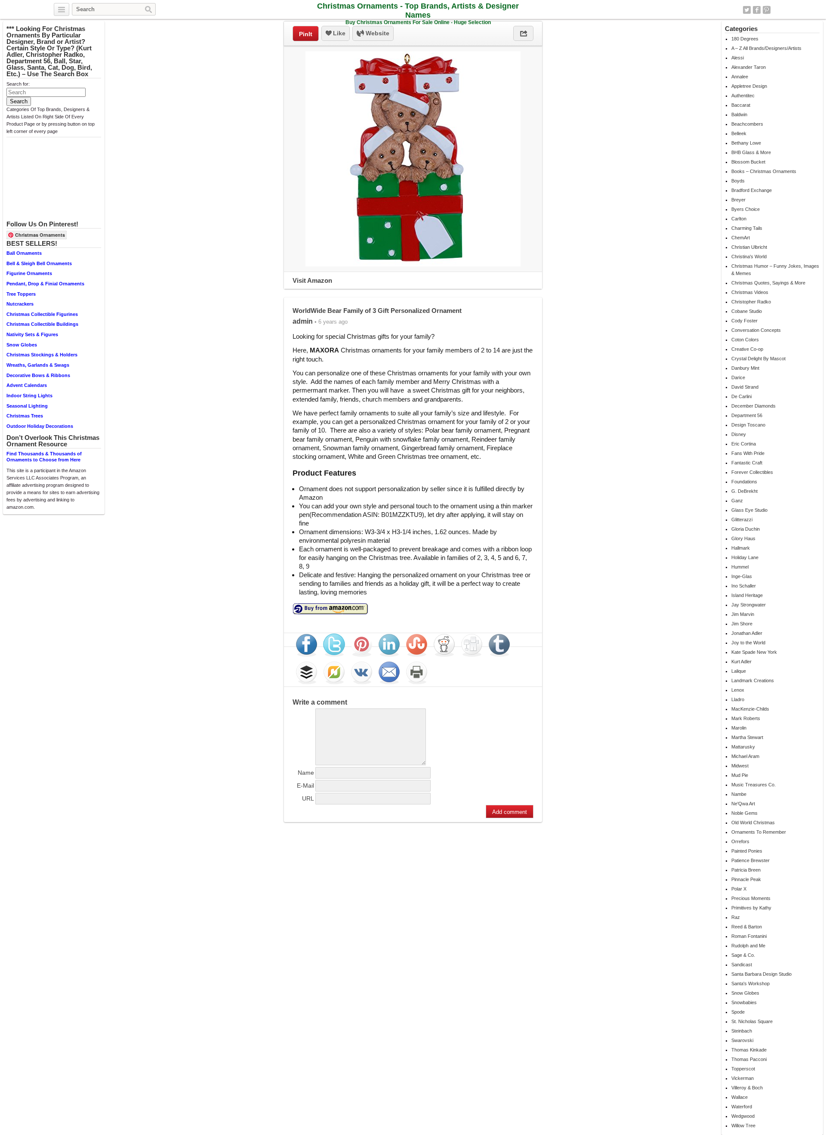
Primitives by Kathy (751, 907)
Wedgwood (743, 1116)
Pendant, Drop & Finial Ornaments (45, 283)
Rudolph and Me (748, 945)
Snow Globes (21, 344)
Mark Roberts (745, 718)
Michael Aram (745, 756)
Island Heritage (747, 595)
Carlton (738, 218)
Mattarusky (743, 746)
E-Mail (305, 785)
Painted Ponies (746, 851)
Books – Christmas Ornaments (763, 171)
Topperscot (743, 1068)
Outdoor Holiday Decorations (39, 426)
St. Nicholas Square (752, 1021)
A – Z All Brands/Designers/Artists (766, 48)
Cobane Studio (746, 311)
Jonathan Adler (746, 633)
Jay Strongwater (748, 604)
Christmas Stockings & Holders (41, 354)
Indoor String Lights (29, 395)
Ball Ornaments (24, 253)
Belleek (738, 133)
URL (308, 798)
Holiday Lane (744, 557)
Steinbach (741, 1030)
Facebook (756, 10)
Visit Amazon (312, 280)
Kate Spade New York (754, 652)
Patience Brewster (750, 860)
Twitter (747, 10)
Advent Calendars (26, 385)
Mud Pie (739, 775)
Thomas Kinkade (749, 1049)
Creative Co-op (747, 349)
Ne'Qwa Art (743, 803)
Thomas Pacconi (749, 1059)
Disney (738, 434)
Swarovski (742, 1040)
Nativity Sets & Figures (32, 334)
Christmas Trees (24, 415)
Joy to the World (748, 642)
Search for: (18, 84)
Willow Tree (743, 1125)
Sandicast (741, 964)
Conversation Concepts (756, 330)
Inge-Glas (741, 576)
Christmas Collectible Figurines (42, 314)
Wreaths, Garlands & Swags (37, 365)
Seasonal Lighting (27, 405)
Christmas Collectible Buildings (42, 324)
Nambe (738, 794)
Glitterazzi (741, 519)
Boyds (738, 180)
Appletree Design (749, 86)
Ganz (737, 500)
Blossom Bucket (748, 161)
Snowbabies (744, 1002)
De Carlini (741, 396)
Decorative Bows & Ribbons (38, 375)
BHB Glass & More (751, 152)
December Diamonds (753, 405)
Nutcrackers (20, 303)
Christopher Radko (751, 301)
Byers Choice (745, 209)
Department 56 (746, 415)
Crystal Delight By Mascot (758, 358)
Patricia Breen (746, 869)
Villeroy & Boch (747, 1087)
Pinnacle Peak (746, 879)
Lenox (737, 690)
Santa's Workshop (750, 983)
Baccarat (740, 105)
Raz (735, 917)
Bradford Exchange (751, 190)
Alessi (737, 57)
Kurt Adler (741, 661)
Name (306, 772)
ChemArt (740, 237)
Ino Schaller (743, 585)
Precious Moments (751, 898)
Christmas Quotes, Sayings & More (768, 282)
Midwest (740, 765)
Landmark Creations (752, 680)
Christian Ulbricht (749, 247)
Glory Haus (743, 538)
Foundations (744, 481)
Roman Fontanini (749, 936)
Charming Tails (746, 228)
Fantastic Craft (746, 462)
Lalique (738, 671)
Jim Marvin (742, 614)
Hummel (740, 566)
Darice (738, 377)
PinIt (305, 34)
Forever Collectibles (752, 472)
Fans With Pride (747, 453)
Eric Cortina (743, 443)
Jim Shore (741, 623)
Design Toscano (748, 424)
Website (376, 33)
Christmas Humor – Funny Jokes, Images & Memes (775, 269)
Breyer (738, 199)
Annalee (739, 76)
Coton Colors (745, 339)
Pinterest (766, 10)
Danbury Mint (745, 368)
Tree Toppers (21, 294)
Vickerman (742, 1078)
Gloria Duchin (745, 529)
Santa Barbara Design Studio (761, 974)
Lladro (737, 699)
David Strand (744, 387)
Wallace (739, 1097)
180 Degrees (744, 38)
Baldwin (739, 114)
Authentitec (743, 95)
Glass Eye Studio (749, 510)
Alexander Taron (748, 67)
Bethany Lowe (746, 142)
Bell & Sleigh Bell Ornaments (39, 263)
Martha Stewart (747, 737)
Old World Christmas (753, 822)
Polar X (738, 888)
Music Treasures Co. (753, 784)
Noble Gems (744, 813)
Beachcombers (747, 124)
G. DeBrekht (744, 491)
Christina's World (749, 256)
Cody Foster (744, 320)
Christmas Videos (749, 292)
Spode (738, 1011)
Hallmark (740, 547)
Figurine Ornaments (29, 273)
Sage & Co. (743, 955)
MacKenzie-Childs (750, 708)
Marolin (738, 727)
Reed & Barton (746, 926)
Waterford (741, 1106)
